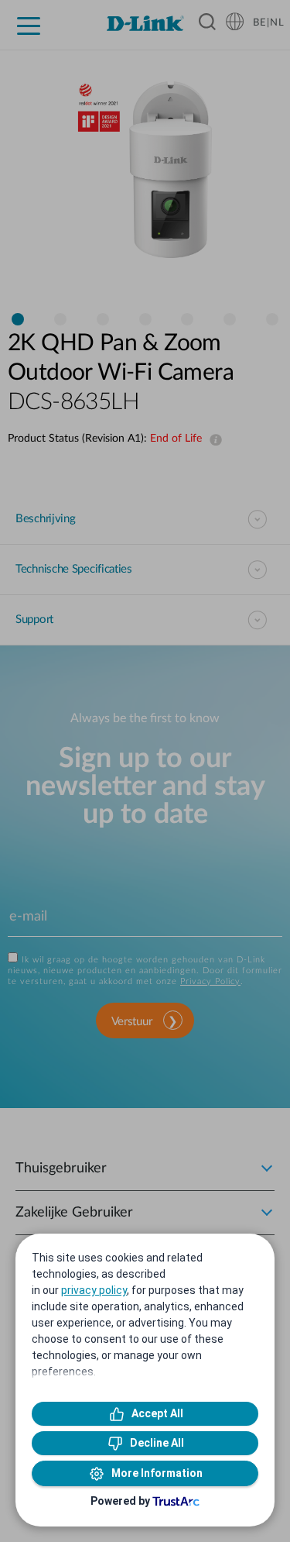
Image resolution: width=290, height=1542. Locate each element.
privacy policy (94, 1290)
